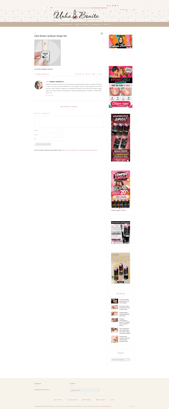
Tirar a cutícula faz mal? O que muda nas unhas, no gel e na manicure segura (124, 331)
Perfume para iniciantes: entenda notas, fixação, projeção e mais (124, 339)
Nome (36, 130)
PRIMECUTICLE (96, 24)
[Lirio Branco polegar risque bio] (47, 65)
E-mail (36, 135)
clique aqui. (49, 93)
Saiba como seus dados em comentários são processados (79, 150)
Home (77, 24)
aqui (51, 90)
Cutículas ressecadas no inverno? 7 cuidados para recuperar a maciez (124, 322)
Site (35, 139)
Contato (106, 24)
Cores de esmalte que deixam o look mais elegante (124, 301)
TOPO (132, 406)
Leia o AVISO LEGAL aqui (105, 406)
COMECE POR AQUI (65, 24)
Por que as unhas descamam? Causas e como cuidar (124, 307)
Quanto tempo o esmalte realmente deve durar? (124, 314)
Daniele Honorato (42, 74)
